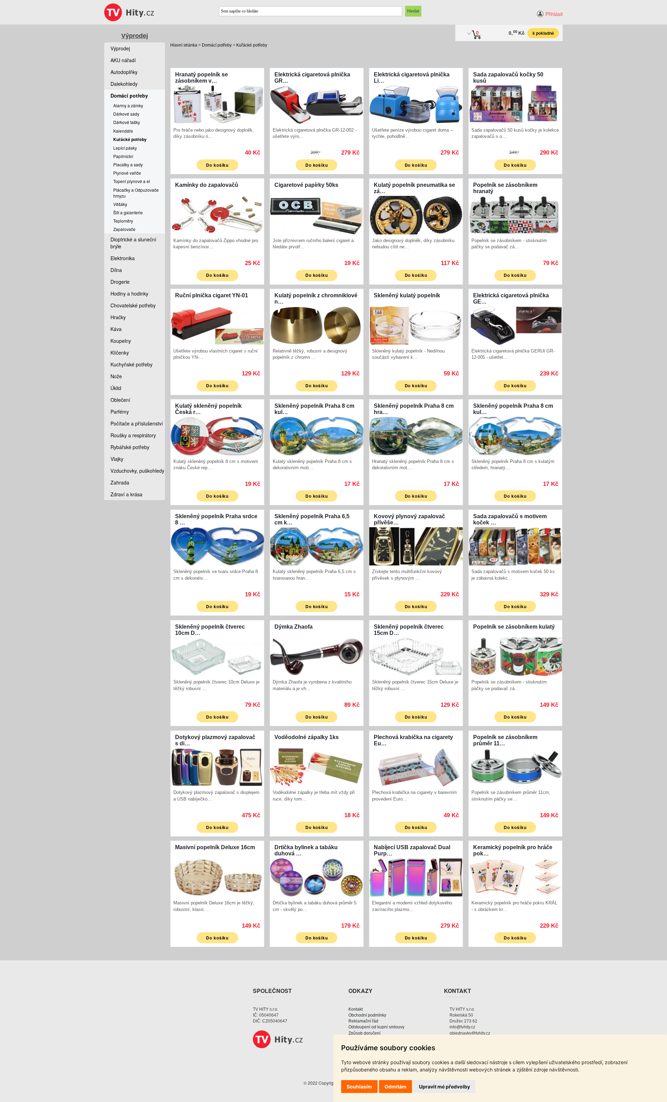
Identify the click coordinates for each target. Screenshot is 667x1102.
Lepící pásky (125, 148)
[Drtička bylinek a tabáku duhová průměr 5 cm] (316, 877)
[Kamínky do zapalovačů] (217, 214)
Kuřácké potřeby (251, 45)
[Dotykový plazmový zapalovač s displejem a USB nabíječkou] (217, 767)
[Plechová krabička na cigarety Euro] (416, 767)
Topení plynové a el (131, 181)
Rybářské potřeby (129, 447)
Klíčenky (119, 352)
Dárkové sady (126, 114)
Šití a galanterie (128, 212)
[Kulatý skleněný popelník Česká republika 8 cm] (217, 435)
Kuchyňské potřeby (131, 364)
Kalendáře (123, 131)
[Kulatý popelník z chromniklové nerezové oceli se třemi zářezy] (316, 325)
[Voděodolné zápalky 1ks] (316, 767)
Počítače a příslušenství (136, 423)
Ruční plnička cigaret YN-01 (211, 295)
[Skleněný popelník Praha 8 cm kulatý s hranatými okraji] (515, 435)
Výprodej (134, 35)
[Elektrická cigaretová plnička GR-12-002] (316, 104)
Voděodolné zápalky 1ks (306, 737)
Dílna (116, 269)
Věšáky (120, 204)
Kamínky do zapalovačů (206, 185)
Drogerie (120, 281)
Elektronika (122, 258)
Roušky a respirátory (133, 435)
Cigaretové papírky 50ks (306, 185)
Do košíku (217, 165)
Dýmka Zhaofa (293, 627)
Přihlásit (554, 13)
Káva (116, 328)
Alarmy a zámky (128, 105)
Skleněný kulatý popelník (407, 295)
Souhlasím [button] (359, 1086)
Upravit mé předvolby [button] (444, 1086)
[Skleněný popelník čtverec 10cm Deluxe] (217, 656)
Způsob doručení (364, 1033)
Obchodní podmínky (367, 1015)
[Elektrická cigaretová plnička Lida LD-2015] (416, 104)
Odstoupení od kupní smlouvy (376, 1027)
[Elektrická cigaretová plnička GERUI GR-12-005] (515, 325)
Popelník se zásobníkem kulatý (514, 627)
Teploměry (123, 221)
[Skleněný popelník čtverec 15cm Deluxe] (416, 656)
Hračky (118, 317)
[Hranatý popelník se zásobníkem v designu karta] (217, 104)
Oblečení (120, 399)
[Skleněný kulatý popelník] (416, 325)
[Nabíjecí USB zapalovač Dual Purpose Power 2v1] (416, 877)
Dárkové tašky (126, 122)
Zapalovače (124, 229)
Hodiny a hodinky (129, 293)
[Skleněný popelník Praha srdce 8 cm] (217, 546)
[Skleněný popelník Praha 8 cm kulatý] (316, 435)
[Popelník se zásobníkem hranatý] (515, 214)
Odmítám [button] (395, 1086)
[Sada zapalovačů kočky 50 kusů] (515, 104)
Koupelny (120, 340)
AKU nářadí (123, 60)
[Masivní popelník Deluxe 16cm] (217, 877)
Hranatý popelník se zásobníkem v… (201, 78)
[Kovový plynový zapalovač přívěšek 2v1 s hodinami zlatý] (416, 546)
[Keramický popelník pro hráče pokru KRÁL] (515, 877)
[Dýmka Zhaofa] (316, 656)
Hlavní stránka (183, 45)
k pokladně (543, 33)
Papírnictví (123, 156)
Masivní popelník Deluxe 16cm (215, 847)
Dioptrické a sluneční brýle (133, 243)
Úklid (115, 387)
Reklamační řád (363, 1021)
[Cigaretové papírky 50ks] (316, 214)
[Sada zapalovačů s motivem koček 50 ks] (515, 546)
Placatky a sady (128, 164)
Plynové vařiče (127, 173)
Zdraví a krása (126, 494)
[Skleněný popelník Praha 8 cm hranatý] (416, 435)
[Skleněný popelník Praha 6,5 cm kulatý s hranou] (316, 546)
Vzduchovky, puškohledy (137, 470)
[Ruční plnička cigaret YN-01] (217, 325)
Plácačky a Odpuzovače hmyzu (136, 193)
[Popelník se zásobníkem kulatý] (515, 656)
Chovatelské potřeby (133, 305)
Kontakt (355, 1009)
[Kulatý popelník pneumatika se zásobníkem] (416, 214)
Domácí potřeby (217, 45)
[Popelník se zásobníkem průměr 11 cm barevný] (515, 767)
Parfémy (119, 411)
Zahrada (119, 482)
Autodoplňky (124, 71)
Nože (116, 376)
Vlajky (116, 458)
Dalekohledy (124, 83)
